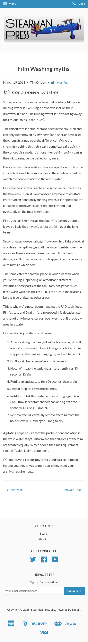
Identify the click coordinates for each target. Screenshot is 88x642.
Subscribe (74, 591)
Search (44, 533)
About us (44, 539)
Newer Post (72, 490)
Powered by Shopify (68, 609)
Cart (81, 3)
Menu (12, 3)
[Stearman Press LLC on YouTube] (55, 560)
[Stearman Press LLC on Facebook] (44, 560)
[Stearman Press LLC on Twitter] (33, 560)
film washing (60, 82)
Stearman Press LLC (43, 609)
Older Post (14, 490)
